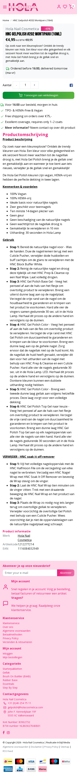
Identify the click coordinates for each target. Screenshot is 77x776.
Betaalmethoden (12, 634)
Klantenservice (11, 623)
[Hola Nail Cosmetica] (23, 7)
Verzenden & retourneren (17, 642)
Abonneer (65, 572)
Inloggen (8, 653)
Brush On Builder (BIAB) (17, 676)
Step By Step (10, 687)
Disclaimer (36, 746)
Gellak (6, 672)
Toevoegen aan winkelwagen (41, 95)
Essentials (8, 684)
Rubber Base (10, 680)
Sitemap (65, 746)
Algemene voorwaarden (16, 630)
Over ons (8, 627)
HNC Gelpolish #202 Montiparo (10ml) (33, 20)
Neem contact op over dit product (52, 128)
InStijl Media (63, 742)
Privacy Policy (10, 638)
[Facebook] (71, 85)
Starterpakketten (12, 668)
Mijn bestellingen (12, 657)
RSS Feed (8, 751)
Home (6, 20)
